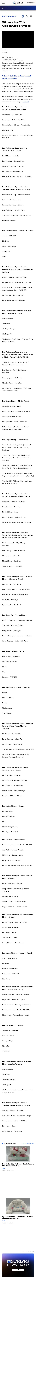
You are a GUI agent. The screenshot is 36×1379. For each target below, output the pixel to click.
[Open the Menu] (3, 2)
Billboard (26, 102)
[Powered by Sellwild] (31, 1251)
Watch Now (30, 2)
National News (9, 16)
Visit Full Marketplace (28, 1143)
